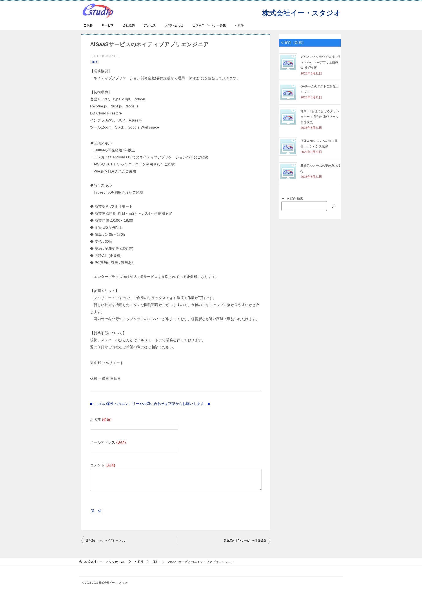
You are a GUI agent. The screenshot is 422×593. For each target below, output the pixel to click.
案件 (94, 61)
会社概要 (129, 25)
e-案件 (239, 25)
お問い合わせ (174, 25)
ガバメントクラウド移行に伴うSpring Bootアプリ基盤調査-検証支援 (320, 62)
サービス (108, 25)
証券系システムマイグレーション (106, 540)
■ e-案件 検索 (291, 198)
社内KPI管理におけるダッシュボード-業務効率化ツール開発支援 (319, 116)
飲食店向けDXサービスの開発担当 (245, 540)
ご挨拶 (88, 25)
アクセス (150, 25)
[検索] (334, 206)
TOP (104, 562)
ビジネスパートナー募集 (209, 25)
